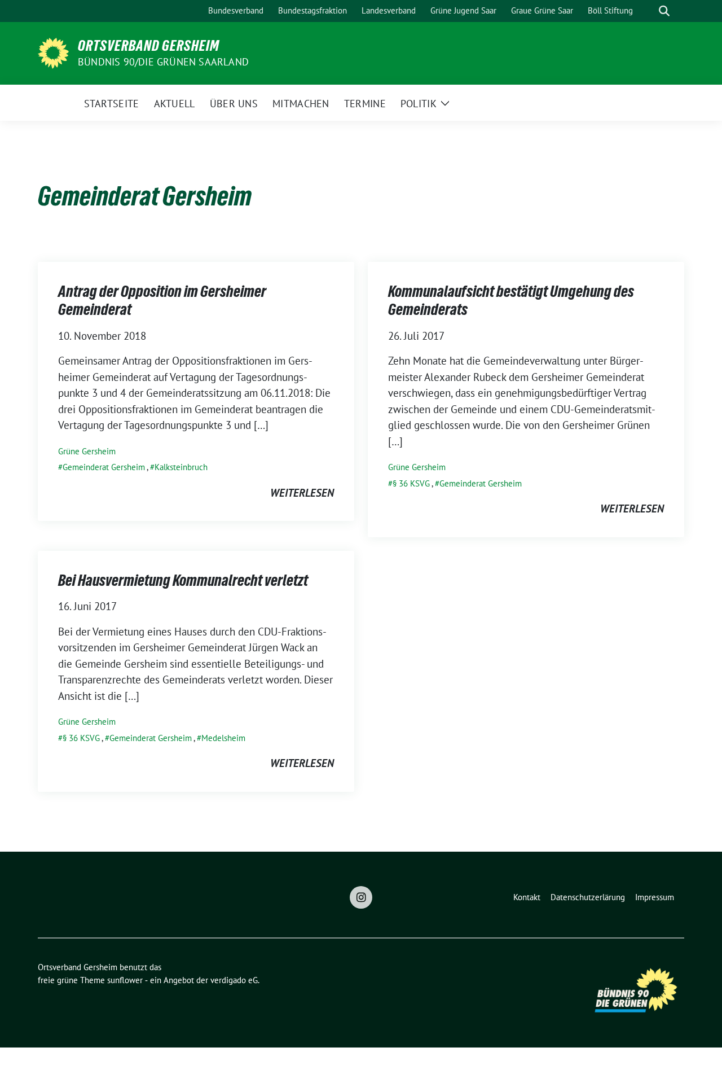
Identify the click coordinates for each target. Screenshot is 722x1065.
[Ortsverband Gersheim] (53, 52)
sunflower (125, 980)
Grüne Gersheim (87, 451)
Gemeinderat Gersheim (104, 467)
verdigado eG (234, 980)
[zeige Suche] (664, 11)
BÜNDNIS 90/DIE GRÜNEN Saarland (163, 61)
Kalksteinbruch (181, 467)
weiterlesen (302, 492)
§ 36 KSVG (411, 483)
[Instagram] (361, 897)
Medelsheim (223, 738)
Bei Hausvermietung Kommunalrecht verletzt (183, 580)
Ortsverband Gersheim (148, 45)
